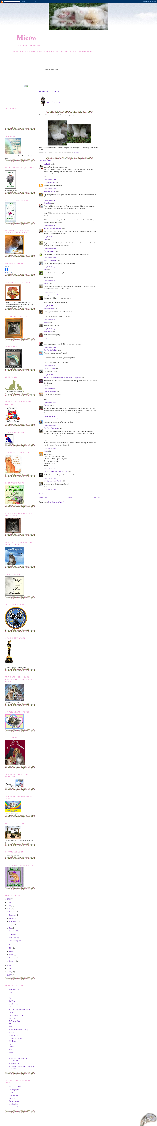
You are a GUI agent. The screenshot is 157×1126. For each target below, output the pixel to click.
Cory (45, 341)
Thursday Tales (14, 931)
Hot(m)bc (12, 1018)
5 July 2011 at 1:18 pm (49, 225)
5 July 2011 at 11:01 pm (50, 257)
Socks (11, 1055)
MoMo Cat (7, 266)
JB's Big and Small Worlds (53, 481)
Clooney (46, 405)
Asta (45, 451)
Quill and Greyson (50, 391)
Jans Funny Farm (49, 419)
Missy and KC (14, 1035)
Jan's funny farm (14, 1021)
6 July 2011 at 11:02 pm (50, 347)
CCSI (11, 1092)
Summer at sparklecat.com (53, 228)
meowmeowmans (49, 308)
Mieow (27, 37)
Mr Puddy (47, 164)
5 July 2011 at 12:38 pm (50, 179)
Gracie (11, 1012)
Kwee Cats (47, 203)
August (11, 925)
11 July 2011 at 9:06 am (50, 448)
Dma (45, 240)
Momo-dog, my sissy (16, 1038)
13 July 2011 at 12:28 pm (50, 469)
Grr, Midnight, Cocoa (16, 1015)
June (11, 945)
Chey (11, 992)
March (11, 954)
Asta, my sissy (14, 989)
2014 (9, 899)
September (13, 921)
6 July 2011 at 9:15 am (49, 319)
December (12, 912)
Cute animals (13, 1095)
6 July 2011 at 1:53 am (49, 280)
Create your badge (10, 272)
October (12, 918)
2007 (9, 975)
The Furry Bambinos (51, 428)
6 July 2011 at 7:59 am (49, 306)
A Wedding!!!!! (14, 934)
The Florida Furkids (50, 350)
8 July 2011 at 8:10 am (49, 388)
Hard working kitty (15, 941)
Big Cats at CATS (15, 1087)
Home (70, 497)
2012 (9, 906)
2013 (9, 902)
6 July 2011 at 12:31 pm (50, 329)
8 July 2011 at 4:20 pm (49, 416)
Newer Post (43, 497)
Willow (46, 283)
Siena (11, 1052)
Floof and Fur (13, 1104)
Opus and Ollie (14, 1044)
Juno (45, 269)
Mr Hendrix (13, 1041)
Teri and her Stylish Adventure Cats (56, 472)
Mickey (11, 1032)
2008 (9, 972)
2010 (9, 965)
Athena (46, 322)
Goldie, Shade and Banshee (53, 295)
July (10, 928)
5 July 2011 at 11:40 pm (50, 267)
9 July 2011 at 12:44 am (50, 425)
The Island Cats (49, 251)
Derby (11, 998)
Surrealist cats (13, 1107)
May (11, 948)
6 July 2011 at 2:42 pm (49, 338)
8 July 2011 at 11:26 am (50, 402)
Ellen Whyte (48, 331)
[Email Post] (80, 153)
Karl (10, 1027)
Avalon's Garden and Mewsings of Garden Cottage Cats (62, 377)
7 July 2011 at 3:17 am (49, 365)
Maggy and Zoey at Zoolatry (18, 1029)
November (12, 915)
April (11, 951)
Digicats (12, 1098)
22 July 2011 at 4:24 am (50, 489)
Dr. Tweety (12, 1001)
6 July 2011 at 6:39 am (49, 292)
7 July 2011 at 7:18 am (49, 375)
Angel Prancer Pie (50, 191)
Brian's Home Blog (50, 260)
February (12, 958)
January (12, 961)
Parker (11, 1047)
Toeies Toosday (53, 101)
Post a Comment (43, 494)
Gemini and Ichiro (50, 182)
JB (10, 1024)
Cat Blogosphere (14, 1090)
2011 (9, 909)
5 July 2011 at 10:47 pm (50, 248)
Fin (10, 1007)
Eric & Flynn (13, 1004)
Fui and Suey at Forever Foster (19, 1009)
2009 (9, 968)
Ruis (10, 1049)
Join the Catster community (12, 855)
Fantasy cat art (14, 1101)
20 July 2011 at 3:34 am (50, 478)
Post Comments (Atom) (56, 502)
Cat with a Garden (50, 368)
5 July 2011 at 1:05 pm (49, 200)
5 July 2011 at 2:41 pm (49, 237)
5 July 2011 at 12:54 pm (50, 188)
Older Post (96, 497)
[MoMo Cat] (6, 270)
